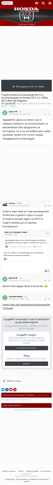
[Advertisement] (26, 53)
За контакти (46, 471)
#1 (49, 114)
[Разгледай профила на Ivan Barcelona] (4, 297)
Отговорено (19, 205)
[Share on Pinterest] (15, 389)
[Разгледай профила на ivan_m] (4, 204)
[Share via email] (11, 389)
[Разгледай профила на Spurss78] (4, 112)
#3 (49, 280)
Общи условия (32, 471)
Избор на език (8, 471)
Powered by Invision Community (26, 476)
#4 (49, 299)
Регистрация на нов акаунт (26, 348)
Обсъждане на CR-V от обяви (30, 86)
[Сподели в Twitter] (3, 389)
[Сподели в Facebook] (7, 389)
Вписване (26, 364)
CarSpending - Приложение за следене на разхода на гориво (27, 480)
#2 (49, 206)
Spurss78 (10, 103)
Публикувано (20, 114)
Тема (20, 471)
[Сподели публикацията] (45, 114)
